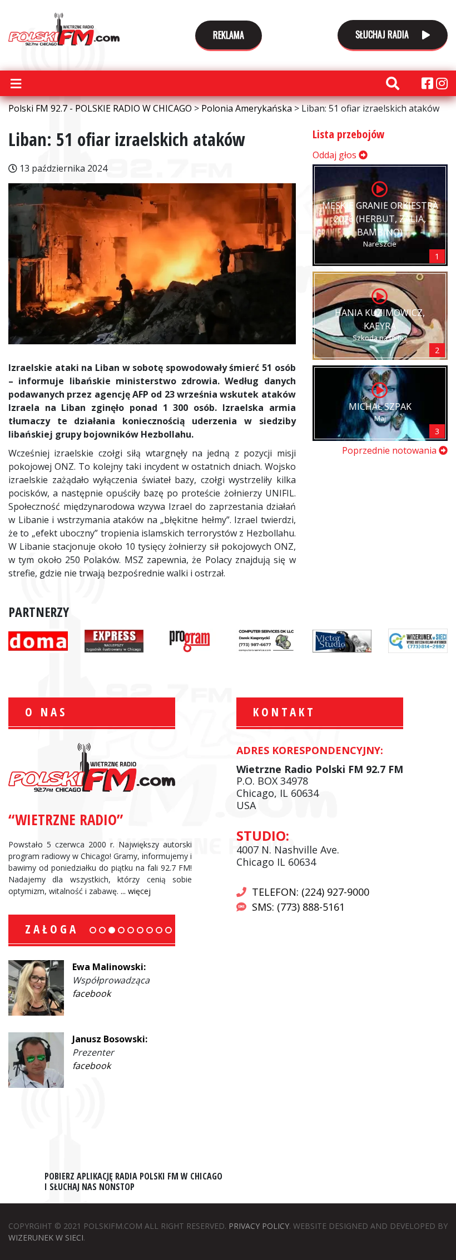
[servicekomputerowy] (266, 640)
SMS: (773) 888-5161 (298, 906)
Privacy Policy (259, 1226)
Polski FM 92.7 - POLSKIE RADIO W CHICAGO (64, 29)
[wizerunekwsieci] (418, 640)
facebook (91, 993)
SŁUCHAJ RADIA (383, 34)
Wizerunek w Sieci (45, 1237)
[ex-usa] (114, 640)
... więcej (136, 891)
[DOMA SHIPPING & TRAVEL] (38, 640)
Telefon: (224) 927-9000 (310, 891)
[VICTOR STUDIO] (342, 640)
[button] (93, 930)
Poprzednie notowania (390, 450)
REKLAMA (228, 35)
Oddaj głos (336, 155)
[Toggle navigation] (16, 83)
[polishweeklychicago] (190, 640)
